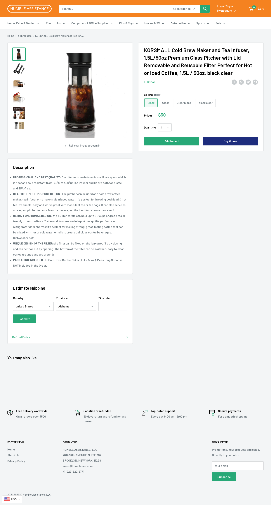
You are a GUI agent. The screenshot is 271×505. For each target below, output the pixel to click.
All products (25, 35)
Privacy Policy (16, 461)
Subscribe (224, 476)
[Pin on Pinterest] (241, 82)
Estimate (24, 319)
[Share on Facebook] (234, 82)
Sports (200, 23)
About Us (13, 455)
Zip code (104, 298)
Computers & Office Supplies (90, 23)
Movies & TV (152, 23)
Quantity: (150, 127)
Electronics (53, 23)
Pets (218, 23)
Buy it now (230, 141)
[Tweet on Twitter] (248, 82)
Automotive (178, 23)
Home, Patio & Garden (21, 23)
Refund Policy (21, 337)
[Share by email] (255, 82)
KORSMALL (150, 82)
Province (62, 298)
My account (225, 10)
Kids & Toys (126, 23)
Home (10, 35)
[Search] (205, 9)
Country (18, 298)
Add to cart (171, 141)
